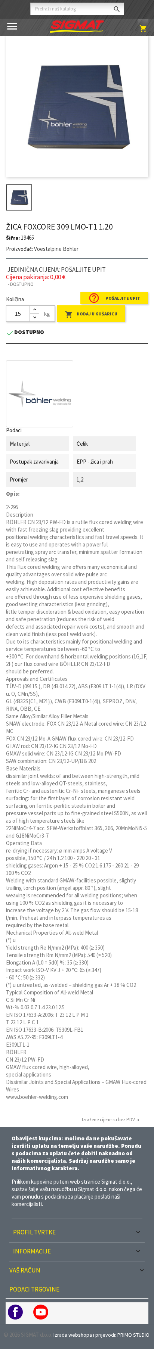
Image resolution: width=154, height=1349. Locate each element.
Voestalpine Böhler (56, 248)
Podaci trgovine (34, 1289)
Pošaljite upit (114, 298)
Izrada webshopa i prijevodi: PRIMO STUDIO (101, 1334)
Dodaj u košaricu (91, 314)
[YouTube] (40, 1312)
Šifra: (13, 237)
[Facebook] (15, 1312)
